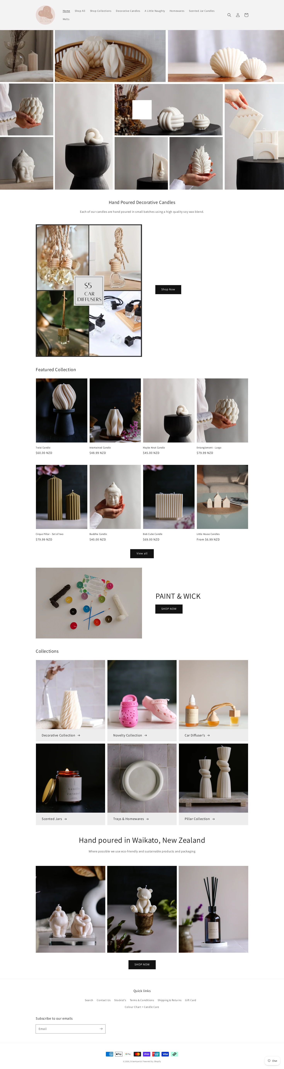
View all (142, 553)
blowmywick (136, 1061)
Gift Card (190, 1000)
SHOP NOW (169, 608)
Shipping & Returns (170, 1000)
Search (89, 1000)
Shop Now (168, 289)
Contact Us (104, 1000)
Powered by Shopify (152, 1061)
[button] (229, 15)
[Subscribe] (101, 1029)
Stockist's (120, 1000)
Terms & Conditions (142, 1000)
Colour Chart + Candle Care (142, 1007)
